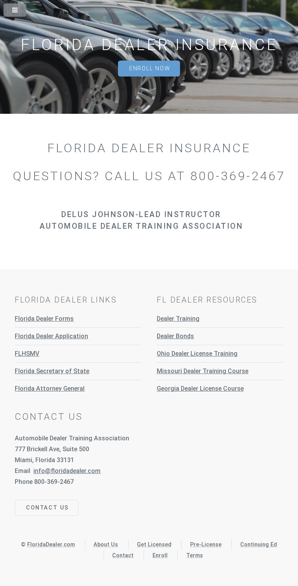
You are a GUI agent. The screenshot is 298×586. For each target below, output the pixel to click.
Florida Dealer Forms (44, 318)
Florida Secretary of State (52, 371)
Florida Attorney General (50, 388)
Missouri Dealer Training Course (202, 371)
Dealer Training (178, 318)
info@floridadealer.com (66, 471)
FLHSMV (27, 353)
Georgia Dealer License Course (200, 388)
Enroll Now (149, 68)
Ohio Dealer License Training (197, 353)
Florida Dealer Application (51, 336)
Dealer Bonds (175, 336)
